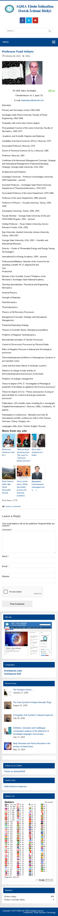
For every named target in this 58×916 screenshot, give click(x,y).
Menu (6, 42)
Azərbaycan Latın (13, 671)
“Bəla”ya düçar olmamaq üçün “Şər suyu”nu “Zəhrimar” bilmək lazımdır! (23, 455)
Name (5, 556)
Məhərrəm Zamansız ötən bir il (8, 452)
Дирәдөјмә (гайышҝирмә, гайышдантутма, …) (38, 485)
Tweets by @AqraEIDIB (14, 771)
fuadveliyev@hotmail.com (32, 100)
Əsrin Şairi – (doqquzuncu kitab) (37, 452)
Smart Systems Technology (45, 913)
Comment (7, 530)
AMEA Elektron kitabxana (15, 786)
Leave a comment (13, 506)
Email (5, 566)
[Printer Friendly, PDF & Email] (51, 91)
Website (5, 576)
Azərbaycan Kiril (12, 674)
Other (27, 56)
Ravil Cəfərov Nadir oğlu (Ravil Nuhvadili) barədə (7, 487)
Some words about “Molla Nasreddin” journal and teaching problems (22, 488)
